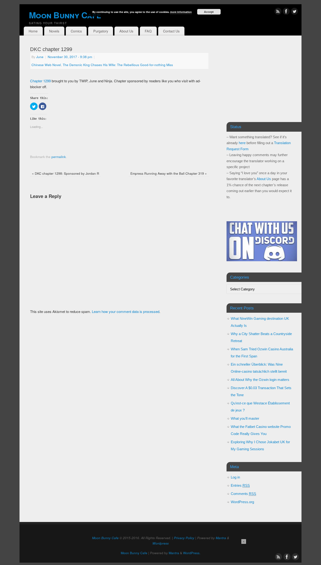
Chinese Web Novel (46, 65)
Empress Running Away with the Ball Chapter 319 (168, 173)
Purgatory (100, 31)
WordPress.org (242, 502)
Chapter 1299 (40, 80)
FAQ (148, 31)
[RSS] (278, 12)
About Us (126, 31)
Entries (240, 485)
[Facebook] (286, 12)
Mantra (221, 538)
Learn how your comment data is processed (125, 311)
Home (33, 31)
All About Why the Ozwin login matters (260, 380)
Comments (243, 494)
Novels (54, 31)
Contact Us (171, 31)
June (39, 57)
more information (181, 12)
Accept (209, 12)
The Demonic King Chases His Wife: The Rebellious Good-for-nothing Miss (118, 65)
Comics (76, 31)
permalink (58, 156)
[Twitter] (294, 12)
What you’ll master (245, 418)
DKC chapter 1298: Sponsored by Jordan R (65, 173)
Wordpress (161, 543)
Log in (235, 477)
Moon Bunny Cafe (105, 538)
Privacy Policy (184, 538)
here (242, 143)
